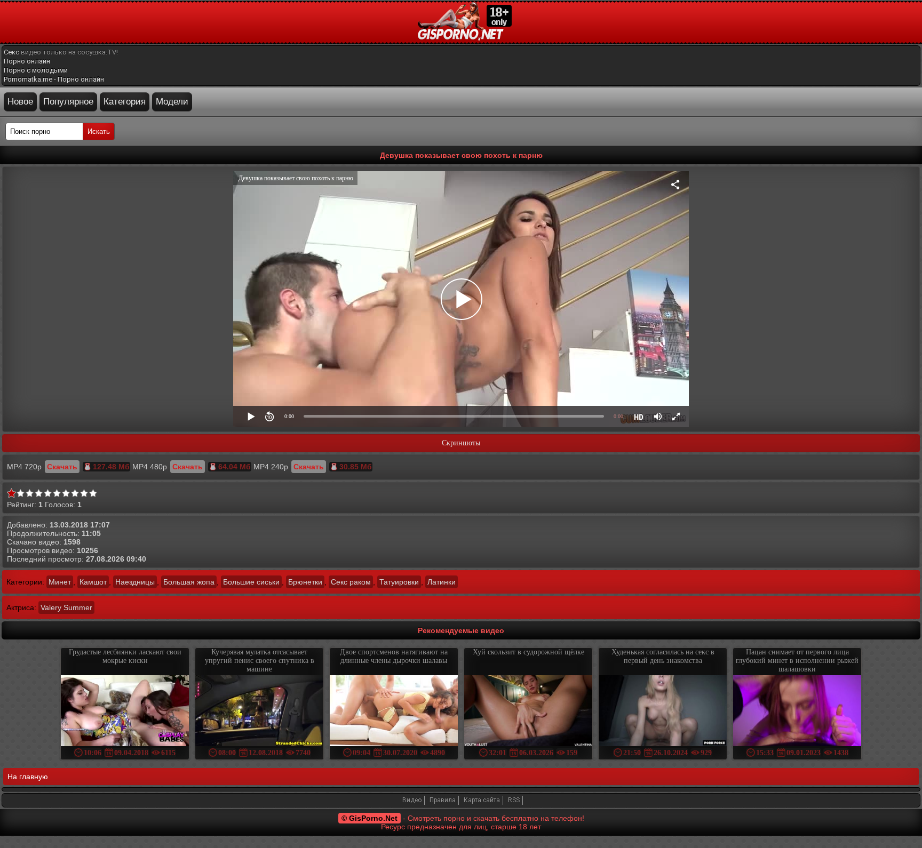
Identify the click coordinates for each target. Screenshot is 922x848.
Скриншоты (461, 443)
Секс (11, 52)
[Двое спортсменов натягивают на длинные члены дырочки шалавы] (394, 711)
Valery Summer (66, 607)
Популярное (68, 102)
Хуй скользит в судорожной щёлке (528, 652)
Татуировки (399, 582)
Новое (20, 102)
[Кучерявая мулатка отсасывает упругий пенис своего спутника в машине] (259, 711)
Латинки (441, 582)
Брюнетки (305, 582)
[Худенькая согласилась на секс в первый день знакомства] (663, 711)
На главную (27, 776)
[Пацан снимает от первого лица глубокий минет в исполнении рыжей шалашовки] (797, 711)
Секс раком (351, 582)
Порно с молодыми (36, 70)
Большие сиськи (251, 582)
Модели (172, 102)
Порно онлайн (27, 61)
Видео (412, 800)
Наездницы (135, 582)
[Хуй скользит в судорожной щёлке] (528, 711)
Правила (443, 800)
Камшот (93, 582)
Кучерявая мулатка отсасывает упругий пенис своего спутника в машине (259, 660)
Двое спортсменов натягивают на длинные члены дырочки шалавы (394, 656)
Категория (125, 102)
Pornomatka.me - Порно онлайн (54, 79)
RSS (514, 800)
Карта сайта (482, 800)
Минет (60, 582)
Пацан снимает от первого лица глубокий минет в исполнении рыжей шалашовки (797, 660)
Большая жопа (188, 582)
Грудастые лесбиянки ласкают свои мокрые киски (125, 656)
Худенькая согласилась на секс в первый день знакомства (662, 656)
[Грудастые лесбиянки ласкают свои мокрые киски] (125, 711)
